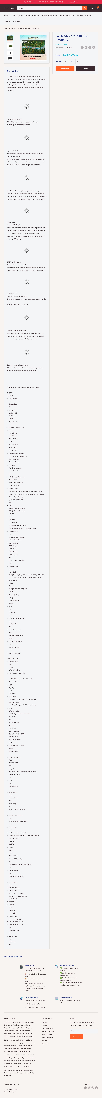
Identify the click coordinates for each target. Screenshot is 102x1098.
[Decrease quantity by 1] (65, 61)
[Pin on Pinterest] (86, 47)
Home (5, 28)
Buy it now (85, 69)
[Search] (84, 8)
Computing (16, 21)
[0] (96, 8)
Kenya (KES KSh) (10, 1084)
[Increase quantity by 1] (78, 61)
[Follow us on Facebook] (85, 1087)
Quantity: (59, 61)
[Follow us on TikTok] (96, 1087)
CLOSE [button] (9, 393)
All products (12, 28)
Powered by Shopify (10, 1092)
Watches (7, 15)
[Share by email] (93, 47)
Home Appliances (66, 15)
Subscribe (76, 1037)
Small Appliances (82, 15)
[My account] (92, 8)
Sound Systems (31, 15)
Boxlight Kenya (61, 44)
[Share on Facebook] (82, 47)
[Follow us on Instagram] (92, 1087)
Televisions (16, 15)
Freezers (7, 21)
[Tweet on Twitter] (89, 47)
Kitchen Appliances (48, 15)
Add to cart (65, 69)
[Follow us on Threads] (89, 1087)
